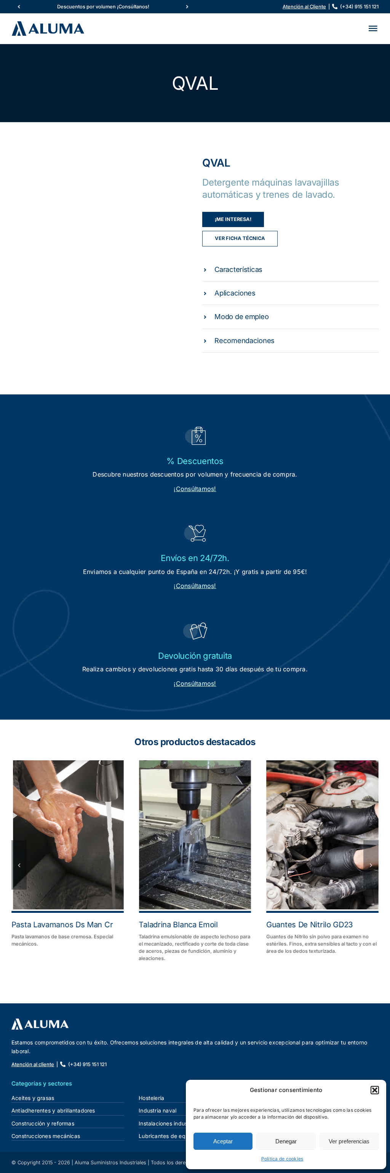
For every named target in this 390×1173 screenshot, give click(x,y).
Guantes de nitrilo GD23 (309, 924)
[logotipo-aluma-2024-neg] (40, 1021)
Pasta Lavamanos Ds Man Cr (62, 924)
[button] (375, 1090)
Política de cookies (282, 1159)
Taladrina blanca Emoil (178, 924)
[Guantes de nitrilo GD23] (322, 834)
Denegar (286, 1141)
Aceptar (223, 1141)
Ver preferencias (349, 1141)
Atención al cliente (32, 1064)
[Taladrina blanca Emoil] (195, 834)
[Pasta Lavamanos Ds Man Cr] (67, 834)
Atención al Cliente (304, 7)
